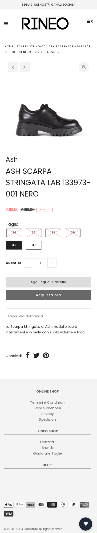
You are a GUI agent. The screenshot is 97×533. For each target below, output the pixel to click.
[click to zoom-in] (84, 67)
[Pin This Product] (46, 356)
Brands (48, 447)
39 (73, 232)
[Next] (25, 67)
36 (14, 232)
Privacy (47, 413)
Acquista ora (48, 294)
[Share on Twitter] (36, 356)
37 (34, 232)
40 (14, 245)
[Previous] (13, 67)
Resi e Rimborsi (48, 408)
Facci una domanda (25, 316)
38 (53, 232)
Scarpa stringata (31, 46)
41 (34, 245)
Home (9, 46)
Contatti (47, 441)
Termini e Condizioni (47, 402)
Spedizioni (48, 419)
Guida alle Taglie (47, 453)
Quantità (13, 263)
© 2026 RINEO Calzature (21, 529)
